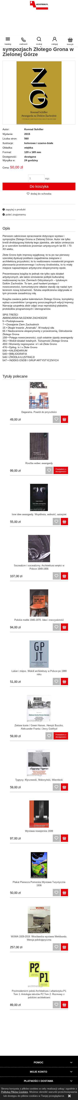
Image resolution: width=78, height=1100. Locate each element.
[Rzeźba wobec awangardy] (39, 446)
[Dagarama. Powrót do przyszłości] (39, 395)
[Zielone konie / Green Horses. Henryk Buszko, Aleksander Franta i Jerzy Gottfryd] (39, 708)
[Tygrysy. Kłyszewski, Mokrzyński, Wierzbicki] (39, 762)
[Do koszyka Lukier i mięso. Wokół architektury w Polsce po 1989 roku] (64, 681)
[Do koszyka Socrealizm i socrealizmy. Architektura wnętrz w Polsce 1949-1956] (64, 576)
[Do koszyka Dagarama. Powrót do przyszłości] (64, 419)
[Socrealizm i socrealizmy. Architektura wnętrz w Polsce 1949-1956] (39, 548)
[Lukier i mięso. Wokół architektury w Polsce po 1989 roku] (39, 654)
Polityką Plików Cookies (14, 1091)
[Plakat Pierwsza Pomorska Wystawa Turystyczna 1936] (39, 865)
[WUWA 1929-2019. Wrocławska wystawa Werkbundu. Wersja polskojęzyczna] (39, 919)
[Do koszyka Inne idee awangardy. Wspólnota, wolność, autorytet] (64, 521)
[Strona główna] (39, 5)
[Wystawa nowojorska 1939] (39, 814)
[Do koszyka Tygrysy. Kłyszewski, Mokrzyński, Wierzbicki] (64, 787)
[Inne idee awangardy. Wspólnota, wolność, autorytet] (39, 497)
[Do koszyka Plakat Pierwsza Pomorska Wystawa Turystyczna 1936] (64, 892)
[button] (8, 41)
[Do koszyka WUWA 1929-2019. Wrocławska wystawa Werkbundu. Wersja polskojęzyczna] (64, 947)
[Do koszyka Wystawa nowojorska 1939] (64, 838)
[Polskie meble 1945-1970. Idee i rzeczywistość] (39, 603)
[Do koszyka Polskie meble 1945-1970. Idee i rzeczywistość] (64, 627)
